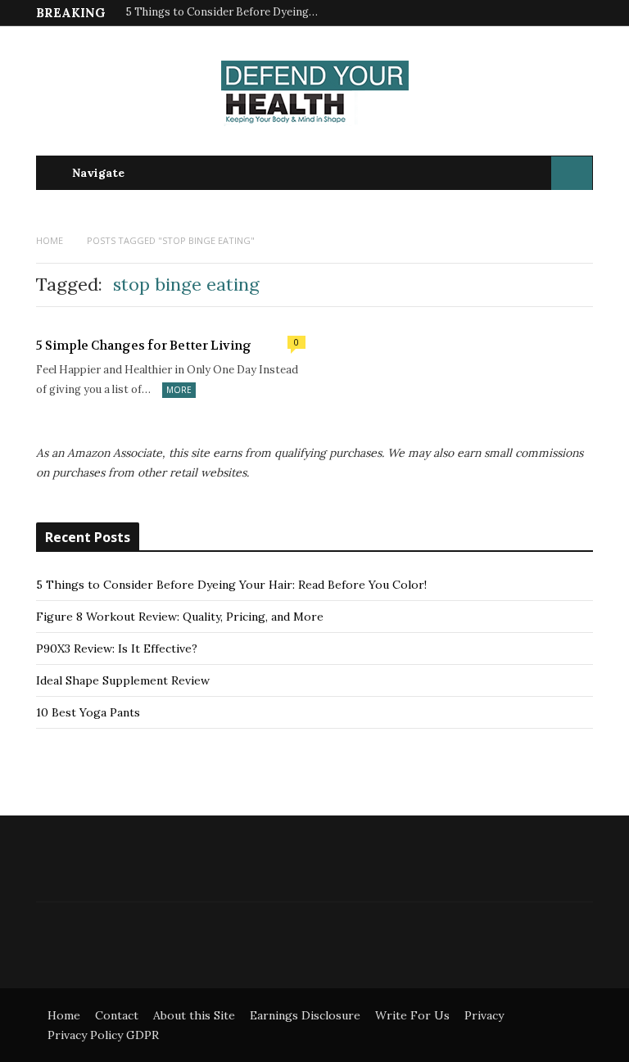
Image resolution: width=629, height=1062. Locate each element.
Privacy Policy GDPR (103, 1035)
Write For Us (412, 1015)
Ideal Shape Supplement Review (123, 680)
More (179, 389)
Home (64, 1015)
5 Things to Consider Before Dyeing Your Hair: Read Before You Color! (224, 12)
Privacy (484, 1015)
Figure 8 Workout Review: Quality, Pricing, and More (180, 616)
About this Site (194, 1015)
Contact (116, 1015)
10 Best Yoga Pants (88, 712)
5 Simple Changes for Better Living (143, 345)
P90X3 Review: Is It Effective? (116, 648)
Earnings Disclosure (305, 1015)
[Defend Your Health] (315, 96)
